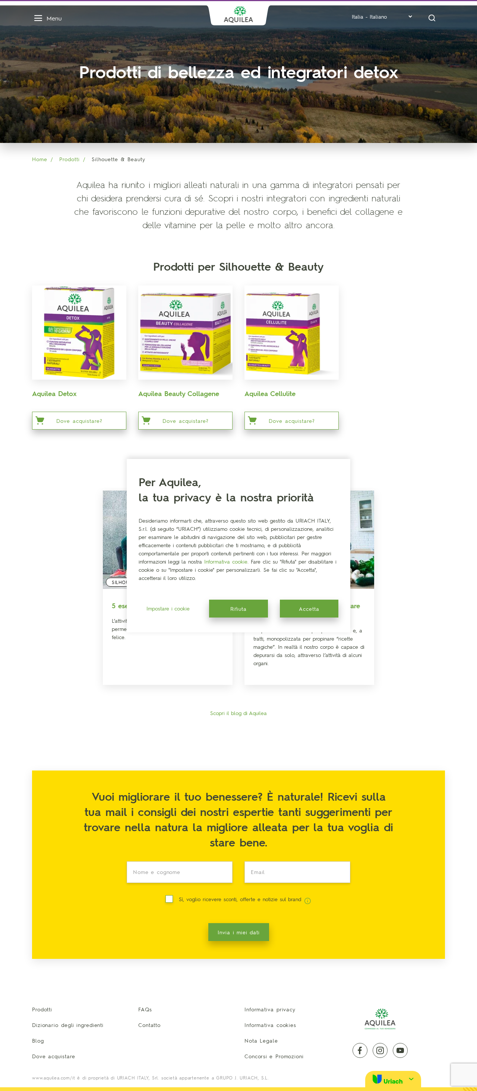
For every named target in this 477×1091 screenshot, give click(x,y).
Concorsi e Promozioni (274, 1056)
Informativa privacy (270, 1009)
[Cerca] (432, 18)
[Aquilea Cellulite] (291, 332)
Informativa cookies (270, 1024)
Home (39, 159)
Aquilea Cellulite (270, 393)
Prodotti (69, 159)
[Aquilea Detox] (79, 332)
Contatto (149, 1024)
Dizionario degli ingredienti (68, 1024)
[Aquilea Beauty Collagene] (185, 332)
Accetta (309, 608)
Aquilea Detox (54, 393)
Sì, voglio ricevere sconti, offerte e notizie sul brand (241, 899)
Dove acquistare (53, 1056)
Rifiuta (238, 608)
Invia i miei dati (239, 932)
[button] (393, 1079)
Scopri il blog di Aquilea (238, 712)
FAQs (145, 1009)
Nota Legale (261, 1040)
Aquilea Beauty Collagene (178, 393)
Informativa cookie (225, 561)
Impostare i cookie (168, 608)
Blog (38, 1040)
